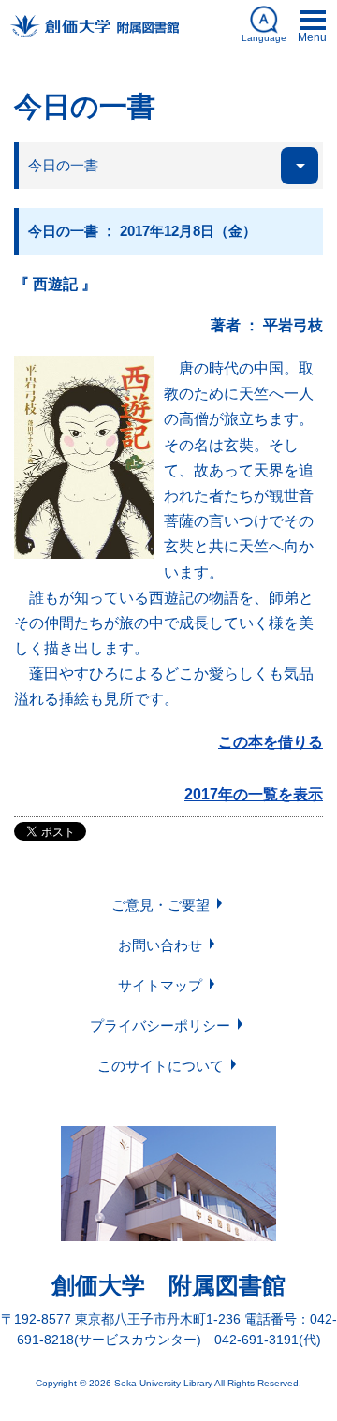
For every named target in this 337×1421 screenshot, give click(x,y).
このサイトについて (160, 1066)
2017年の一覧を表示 (253, 794)
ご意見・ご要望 (160, 905)
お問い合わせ (160, 945)
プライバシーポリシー (160, 1025)
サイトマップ (160, 985)
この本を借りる (270, 742)
